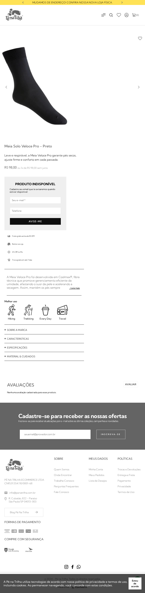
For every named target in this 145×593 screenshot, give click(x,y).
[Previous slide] (6, 87)
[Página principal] (12, 15)
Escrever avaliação (130, 384)
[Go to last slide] (23, 2)
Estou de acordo (135, 583)
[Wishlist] (119, 15)
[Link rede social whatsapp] (78, 567)
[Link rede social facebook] (72, 567)
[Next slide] (122, 2)
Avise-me (35, 221)
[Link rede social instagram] (66, 567)
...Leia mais (74, 288)
